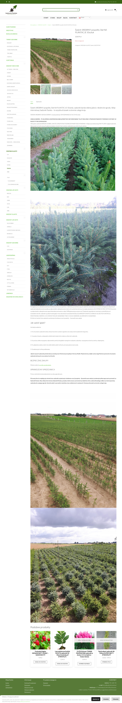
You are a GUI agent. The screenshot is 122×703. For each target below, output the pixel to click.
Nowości (45, 683)
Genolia (9, 272)
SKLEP (59, 18)
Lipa (8, 207)
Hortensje (10, 249)
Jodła (8, 161)
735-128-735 (113, 1)
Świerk (9, 168)
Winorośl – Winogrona (13, 142)
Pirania (9, 286)
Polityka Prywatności (30, 683)
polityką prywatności (25, 701)
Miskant (9, 42)
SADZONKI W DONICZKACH (14, 297)
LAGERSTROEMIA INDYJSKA (13, 230)
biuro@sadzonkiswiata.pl (102, 1)
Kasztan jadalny (11, 114)
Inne (8, 171)
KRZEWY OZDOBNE (12, 243)
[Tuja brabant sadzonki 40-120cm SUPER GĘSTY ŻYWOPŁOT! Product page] (106, 640)
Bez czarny (10, 79)
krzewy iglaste (11, 214)
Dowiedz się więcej (84, 663)
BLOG (65, 18)
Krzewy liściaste (12, 220)
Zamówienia (9, 687)
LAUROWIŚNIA (10, 255)
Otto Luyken (10, 283)
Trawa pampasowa (12, 49)
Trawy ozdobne (11, 39)
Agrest (9, 72)
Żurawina (9, 145)
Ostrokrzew (10, 237)
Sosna (8, 165)
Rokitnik (9, 131)
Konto (7, 683)
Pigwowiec (10, 117)
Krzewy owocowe (12, 66)
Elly (8, 265)
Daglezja (9, 158)
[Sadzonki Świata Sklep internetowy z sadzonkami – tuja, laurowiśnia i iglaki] (12, 10)
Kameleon (9, 276)
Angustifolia (10, 258)
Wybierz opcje (106, 661)
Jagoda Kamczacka (12, 90)
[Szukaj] (78, 9)
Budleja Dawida (11, 34)
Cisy (8, 246)
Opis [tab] (31, 101)
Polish (82, 17)
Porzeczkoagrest (12, 124)
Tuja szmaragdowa (13, 184)
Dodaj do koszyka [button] (40, 661)
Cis (8, 154)
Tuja (8, 177)
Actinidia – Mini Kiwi (12, 69)
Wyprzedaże (46, 685)
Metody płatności (29, 690)
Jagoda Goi (10, 93)
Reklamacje (27, 692)
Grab (8, 200)
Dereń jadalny (11, 86)
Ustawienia (106, 699)
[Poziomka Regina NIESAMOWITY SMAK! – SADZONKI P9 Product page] (40, 640)
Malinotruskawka (12, 107)
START (46, 18)
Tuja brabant (11, 180)
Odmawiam (115, 699)
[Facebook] (7, 2)
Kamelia (9, 226)
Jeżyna (9, 97)
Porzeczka (10, 121)
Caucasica (10, 262)
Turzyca (9, 56)
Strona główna (33, 25)
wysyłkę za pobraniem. (45, 365)
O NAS (52, 18)
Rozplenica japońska (13, 46)
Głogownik (10, 223)
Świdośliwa (10, 135)
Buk (8, 196)
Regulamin (27, 685)
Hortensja (10, 60)
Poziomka (10, 128)
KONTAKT (73, 18)
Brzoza (9, 193)
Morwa (9, 110)
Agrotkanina (11, 27)
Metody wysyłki (28, 687)
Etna (8, 269)
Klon (8, 203)
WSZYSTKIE (9, 30)
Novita (9, 279)
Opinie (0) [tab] (38, 101)
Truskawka (10, 138)
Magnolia (9, 233)
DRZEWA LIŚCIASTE (12, 190)
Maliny (9, 100)
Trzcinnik (9, 53)
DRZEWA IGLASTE (11, 151)
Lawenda (9, 293)
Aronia (9, 76)
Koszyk (7, 685)
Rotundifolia (10, 289)
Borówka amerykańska (13, 83)
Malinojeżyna (11, 103)
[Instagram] (9, 2)
